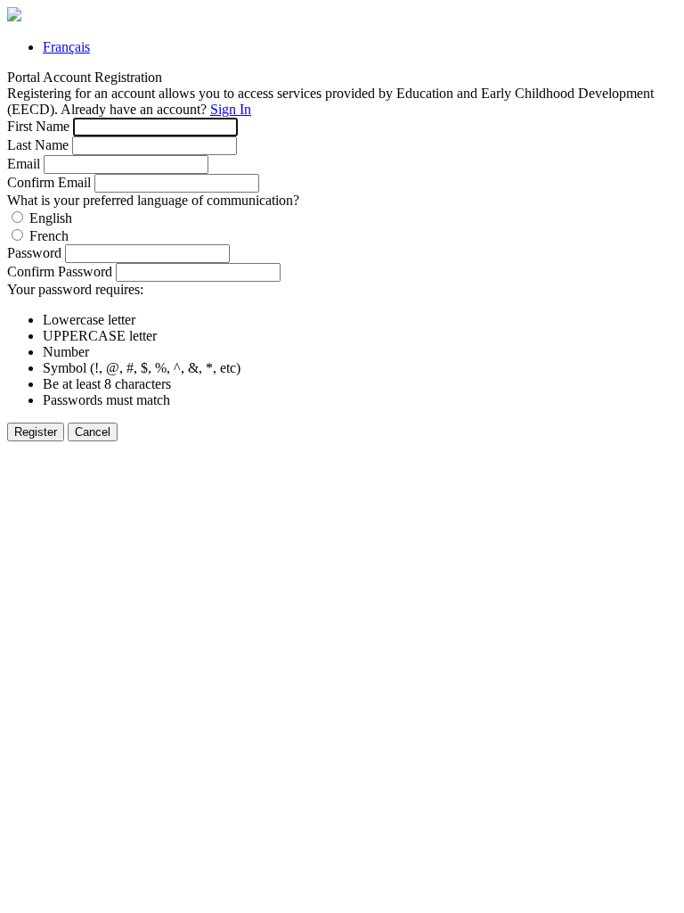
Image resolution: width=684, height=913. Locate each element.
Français (66, 46)
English (50, 218)
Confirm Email (49, 182)
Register (35, 432)
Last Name (38, 144)
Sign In (230, 109)
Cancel (92, 432)
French (49, 235)
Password (34, 252)
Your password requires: (75, 289)
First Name (38, 126)
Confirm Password (59, 271)
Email (23, 163)
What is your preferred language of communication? (153, 200)
